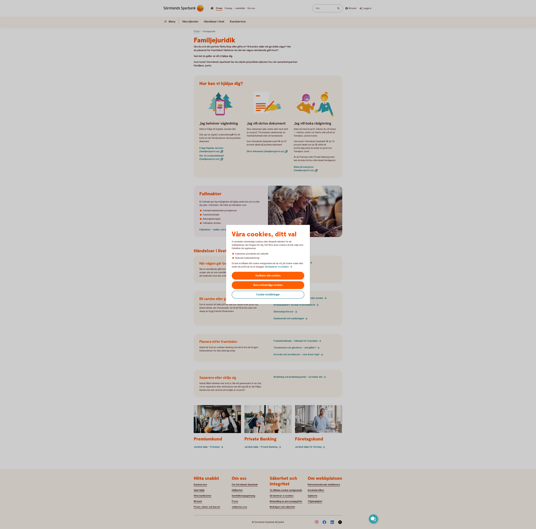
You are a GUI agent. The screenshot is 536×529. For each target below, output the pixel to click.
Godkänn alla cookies (268, 275)
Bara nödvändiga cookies (268, 285)
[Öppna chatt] (373, 518)
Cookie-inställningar (268, 294)
